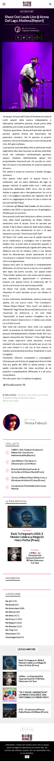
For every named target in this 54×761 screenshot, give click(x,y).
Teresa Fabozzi (30, 28)
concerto (21, 395)
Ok (27, 757)
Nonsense (11, 633)
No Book (10, 604)
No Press (10, 619)
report (32, 398)
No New (10, 615)
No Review (11, 626)
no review (43, 395)
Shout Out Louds (10, 401)
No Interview (12, 608)
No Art (9, 601)
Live (28, 395)
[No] (50, 751)
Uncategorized (13, 637)
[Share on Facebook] (18, 37)
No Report (11, 622)
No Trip (9, 630)
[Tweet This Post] (23, 37)
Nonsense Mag (10, 398)
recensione (23, 398)
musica (34, 395)
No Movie (11, 611)
